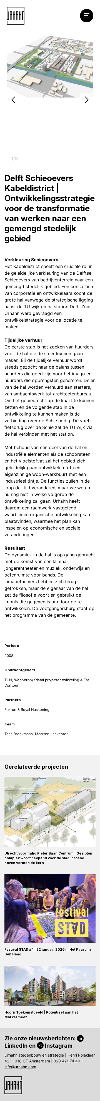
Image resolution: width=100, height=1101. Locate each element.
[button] (13, 99)
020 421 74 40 (67, 1061)
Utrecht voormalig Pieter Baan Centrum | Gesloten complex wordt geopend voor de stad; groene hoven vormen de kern (48, 858)
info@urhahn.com (20, 1066)
